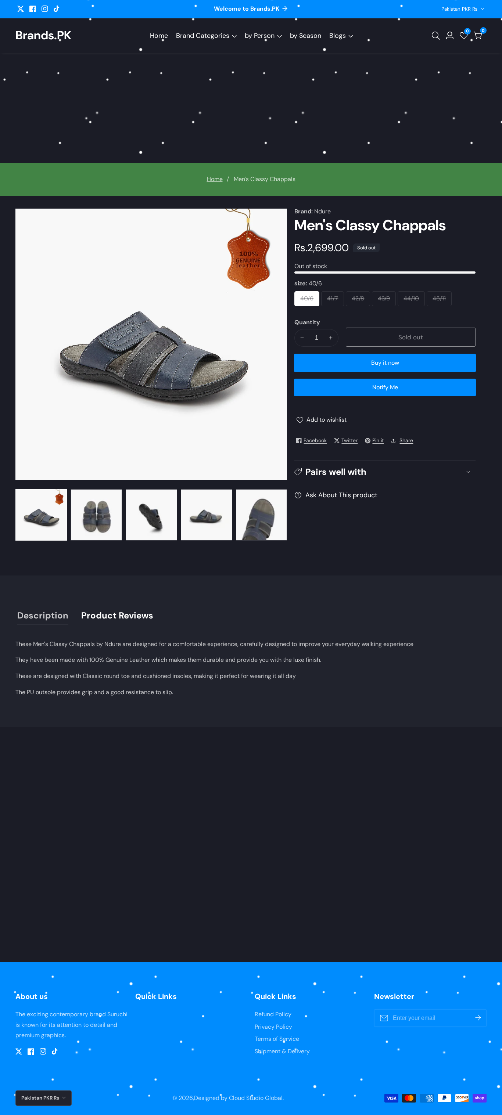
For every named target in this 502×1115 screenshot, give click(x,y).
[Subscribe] (478, 1018)
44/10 (414, 300)
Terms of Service (277, 1039)
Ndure (322, 211)
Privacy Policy (273, 1027)
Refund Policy (273, 1014)
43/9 (387, 300)
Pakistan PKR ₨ (460, 9)
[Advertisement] (251, 108)
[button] (384, 472)
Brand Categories (202, 35)
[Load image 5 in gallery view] (261, 515)
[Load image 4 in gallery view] (206, 515)
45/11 (442, 300)
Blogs (337, 35)
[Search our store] (437, 36)
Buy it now (385, 363)
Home (159, 35)
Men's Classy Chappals (264, 179)
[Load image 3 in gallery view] (151, 515)
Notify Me (385, 387)
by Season (305, 35)
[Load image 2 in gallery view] (96, 515)
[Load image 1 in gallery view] (41, 515)
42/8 (361, 300)
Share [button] (406, 440)
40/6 (309, 300)
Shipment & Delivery (282, 1051)
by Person (260, 35)
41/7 (335, 300)
